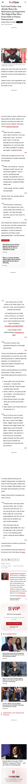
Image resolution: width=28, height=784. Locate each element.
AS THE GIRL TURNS (6, 566)
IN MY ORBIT (4, 567)
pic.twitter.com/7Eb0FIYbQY (14, 326)
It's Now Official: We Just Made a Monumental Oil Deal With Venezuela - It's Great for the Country (13, 705)
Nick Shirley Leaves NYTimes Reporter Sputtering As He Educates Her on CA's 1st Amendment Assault (13, 655)
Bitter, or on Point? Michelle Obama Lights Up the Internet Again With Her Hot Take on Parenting (13, 680)
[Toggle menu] (2, 2)
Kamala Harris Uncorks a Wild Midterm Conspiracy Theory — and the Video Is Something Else (14, 763)
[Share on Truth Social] (5, 560)
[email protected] (20, 595)
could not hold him (12, 126)
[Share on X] (2, 560)
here (23, 552)
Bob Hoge (5, 658)
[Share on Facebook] (9, 560)
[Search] (25, 2)
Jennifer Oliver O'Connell (8, 22)
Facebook (22, 593)
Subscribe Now (14, 626)
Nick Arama (5, 708)
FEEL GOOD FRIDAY (18, 566)
